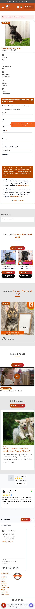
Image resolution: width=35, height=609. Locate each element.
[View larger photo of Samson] (31, 252)
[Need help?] (3, 605)
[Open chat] (31, 605)
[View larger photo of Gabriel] (13, 252)
